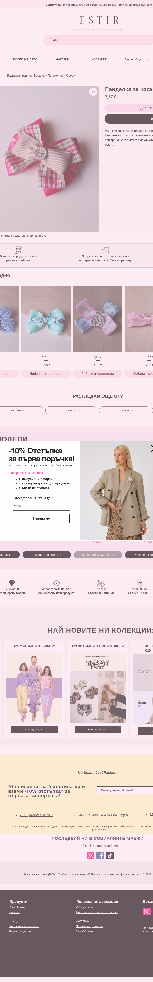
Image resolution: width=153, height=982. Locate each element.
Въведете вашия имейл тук (32, 497)
